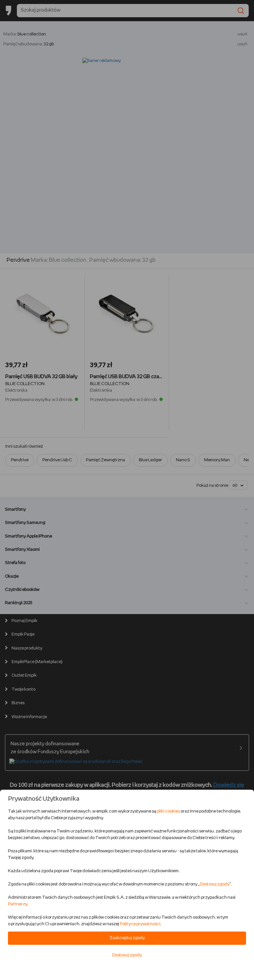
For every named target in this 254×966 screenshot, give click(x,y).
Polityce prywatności (140, 924)
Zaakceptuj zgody (127, 938)
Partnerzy (17, 904)
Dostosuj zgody (215, 884)
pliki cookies (168, 811)
